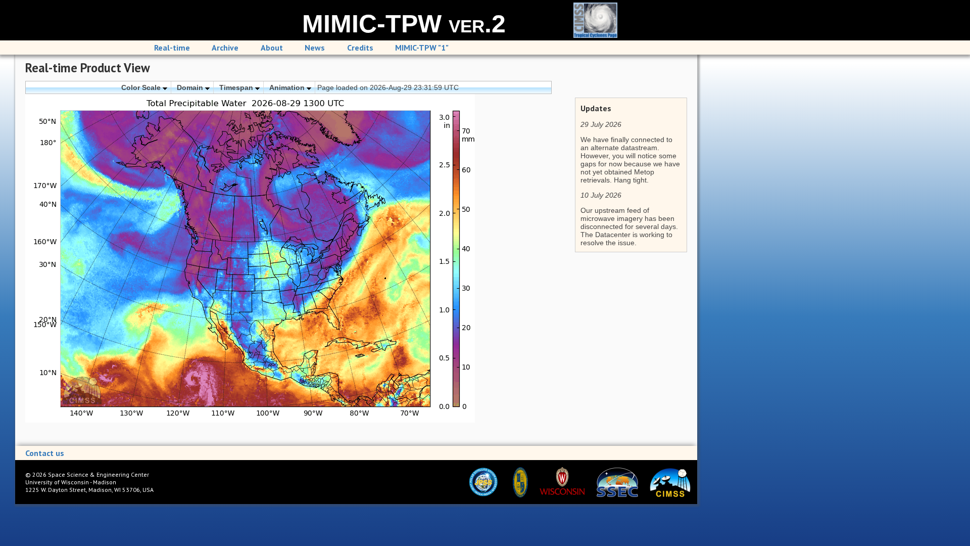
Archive (225, 47)
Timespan (237, 87)
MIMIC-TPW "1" (422, 47)
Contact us (44, 453)
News (315, 47)
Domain (191, 87)
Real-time (172, 47)
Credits (360, 47)
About (272, 47)
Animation (288, 87)
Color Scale (142, 87)
